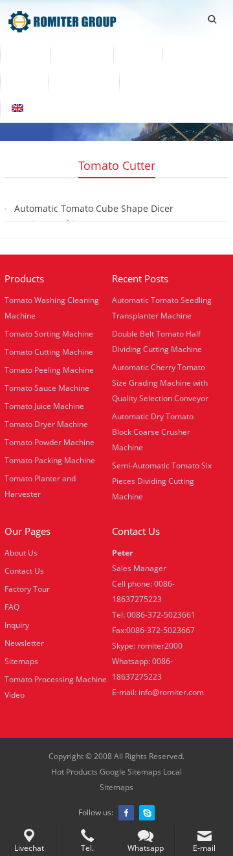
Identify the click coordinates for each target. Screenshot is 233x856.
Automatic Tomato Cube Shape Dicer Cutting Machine (93, 216)
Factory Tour (27, 588)
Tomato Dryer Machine (46, 424)
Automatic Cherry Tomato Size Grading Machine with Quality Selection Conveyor (160, 383)
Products (82, 53)
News (24, 80)
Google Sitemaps (130, 771)
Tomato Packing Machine (50, 460)
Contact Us (83, 80)
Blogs (143, 80)
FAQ (12, 606)
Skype (147, 812)
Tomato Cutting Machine (49, 351)
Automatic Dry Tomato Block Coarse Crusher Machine (153, 432)
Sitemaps (21, 661)
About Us (194, 53)
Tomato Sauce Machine (47, 387)
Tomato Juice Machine (44, 406)
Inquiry (17, 625)
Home (25, 53)
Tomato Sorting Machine (49, 333)
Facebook (126, 812)
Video (137, 53)
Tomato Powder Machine (49, 442)
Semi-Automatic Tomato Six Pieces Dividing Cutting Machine (162, 481)
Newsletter (24, 643)
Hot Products (74, 771)
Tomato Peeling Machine (49, 369)
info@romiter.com (171, 692)
